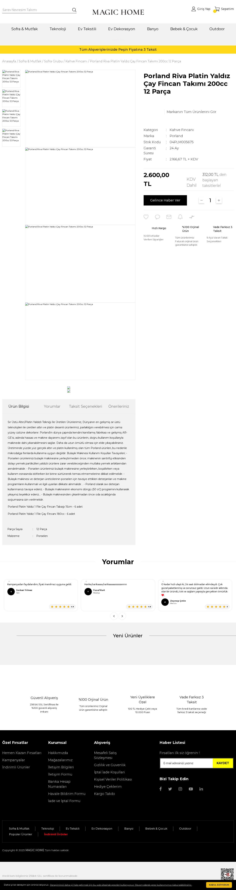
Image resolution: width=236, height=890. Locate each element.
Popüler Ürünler (20, 834)
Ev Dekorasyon (101, 828)
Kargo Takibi (104, 794)
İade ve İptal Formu (64, 801)
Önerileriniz (118, 406)
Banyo (128, 828)
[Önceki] (114, 616)
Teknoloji (47, 828)
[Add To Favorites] (146, 217)
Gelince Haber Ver (165, 200)
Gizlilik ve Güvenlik (110, 765)
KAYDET (223, 763)
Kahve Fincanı (182, 130)
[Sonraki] (122, 616)
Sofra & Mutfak (19, 828)
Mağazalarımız (60, 760)
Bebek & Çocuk (156, 828)
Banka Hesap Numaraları (59, 784)
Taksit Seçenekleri (85, 406)
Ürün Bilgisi (18, 406)
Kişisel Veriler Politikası (113, 779)
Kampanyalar (13, 760)
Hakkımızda (58, 753)
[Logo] (118, 12)
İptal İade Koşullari (109, 772)
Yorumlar (52, 406)
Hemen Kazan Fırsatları (21, 753)
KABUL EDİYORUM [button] (219, 885)
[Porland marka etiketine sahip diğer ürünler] (153, 112)
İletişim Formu (60, 774)
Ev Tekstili (72, 828)
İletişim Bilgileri (61, 767)
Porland (176, 136)
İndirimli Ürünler (16, 767)
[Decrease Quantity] (201, 200)
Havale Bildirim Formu (67, 794)
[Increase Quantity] (219, 200)
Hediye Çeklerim (108, 787)
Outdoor (185, 828)
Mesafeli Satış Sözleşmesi (105, 755)
